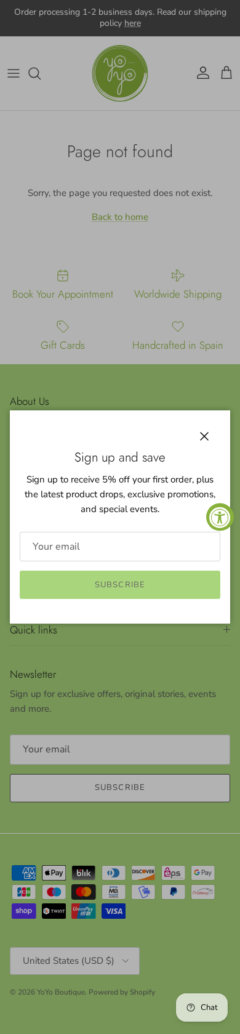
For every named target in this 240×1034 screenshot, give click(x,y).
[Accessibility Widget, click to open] (220, 517)
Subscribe (120, 584)
